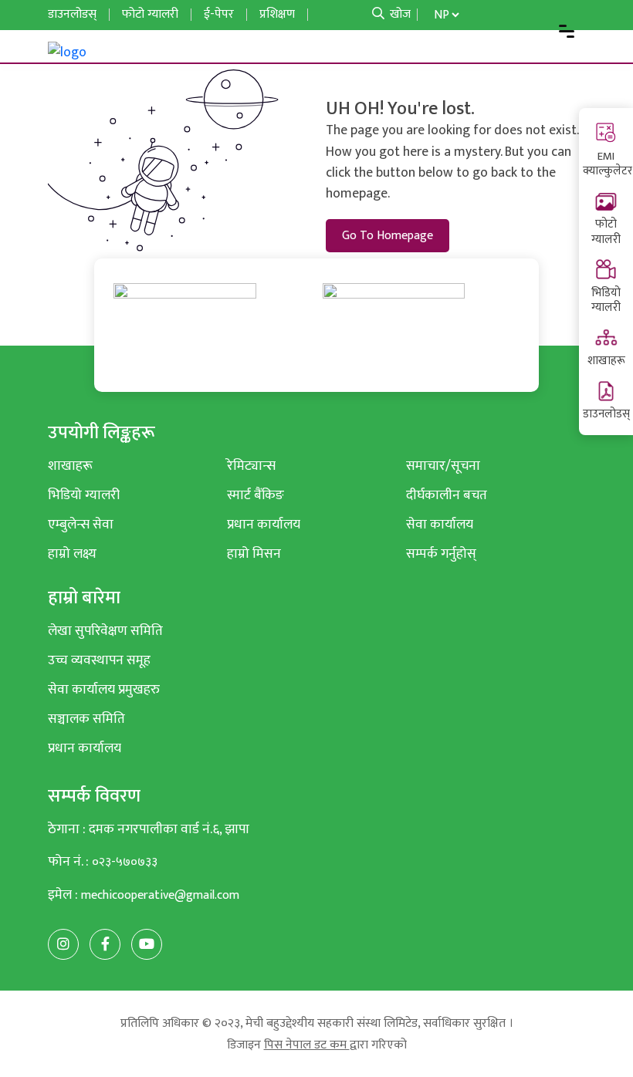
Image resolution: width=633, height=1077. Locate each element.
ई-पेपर (219, 14)
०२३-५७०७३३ (124, 862)
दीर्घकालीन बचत (446, 495)
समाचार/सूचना (443, 465)
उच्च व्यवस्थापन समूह (99, 660)
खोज (399, 14)
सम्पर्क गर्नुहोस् (441, 553)
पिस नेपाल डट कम (307, 1045)
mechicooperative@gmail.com (160, 895)
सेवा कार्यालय (439, 524)
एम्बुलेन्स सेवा (80, 524)
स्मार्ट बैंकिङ (255, 495)
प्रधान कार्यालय (263, 524)
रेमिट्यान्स (251, 465)
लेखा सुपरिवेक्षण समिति (105, 631)
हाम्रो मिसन (254, 553)
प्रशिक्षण (277, 14)
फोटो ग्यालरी (606, 231)
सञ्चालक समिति (86, 718)
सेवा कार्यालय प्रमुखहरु (104, 689)
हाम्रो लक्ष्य (72, 553)
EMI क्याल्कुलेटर (607, 164)
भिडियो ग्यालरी (606, 300)
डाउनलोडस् (606, 414)
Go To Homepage (387, 235)
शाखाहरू (606, 360)
